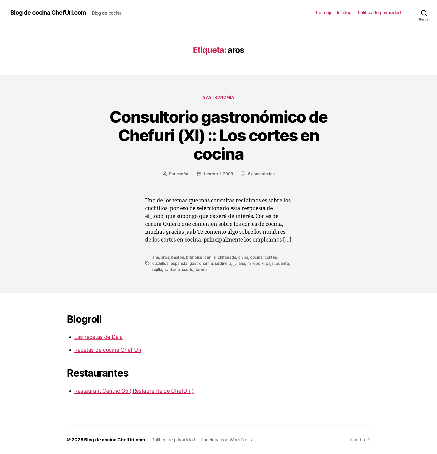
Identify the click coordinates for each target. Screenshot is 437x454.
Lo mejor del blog (334, 12)
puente (282, 263)
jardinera (223, 263)
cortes (271, 257)
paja (270, 263)
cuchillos (160, 263)
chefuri (183, 173)
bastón (177, 257)
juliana (239, 263)
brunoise (194, 257)
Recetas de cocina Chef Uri (107, 350)
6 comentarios (261, 173)
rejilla (157, 269)
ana (155, 257)
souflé (187, 269)
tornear (202, 269)
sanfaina (172, 269)
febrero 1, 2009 (218, 173)
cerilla (209, 257)
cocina (256, 257)
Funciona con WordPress (226, 439)
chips (243, 257)
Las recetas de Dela (98, 337)
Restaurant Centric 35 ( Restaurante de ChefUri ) (134, 391)
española (178, 263)
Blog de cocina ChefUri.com (48, 13)
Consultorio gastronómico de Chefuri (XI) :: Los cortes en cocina (218, 135)
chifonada (227, 257)
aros (165, 257)
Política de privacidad (379, 12)
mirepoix (255, 263)
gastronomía (218, 97)
